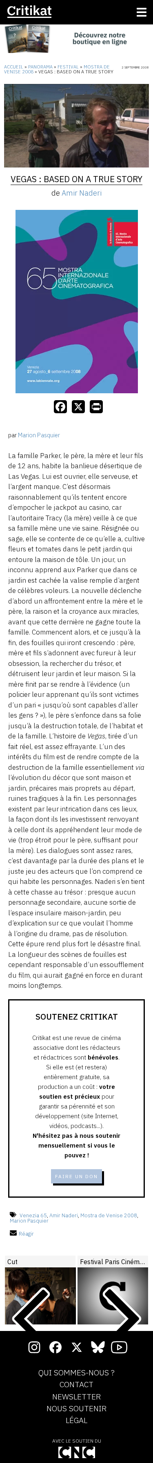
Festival (68, 67)
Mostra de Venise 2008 (108, 1215)
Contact (76, 1384)
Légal (76, 1420)
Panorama (40, 67)
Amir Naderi (82, 193)
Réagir (26, 1233)
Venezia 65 (33, 1215)
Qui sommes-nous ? (76, 1372)
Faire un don (76, 1176)
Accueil (13, 67)
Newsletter (76, 1396)
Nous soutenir (76, 1408)
